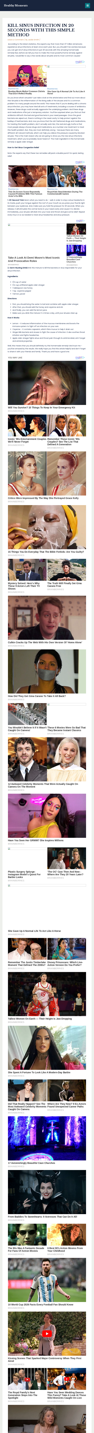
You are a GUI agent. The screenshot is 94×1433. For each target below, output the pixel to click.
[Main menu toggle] (87, 5)
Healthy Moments (16, 5)
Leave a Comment (16, 39)
